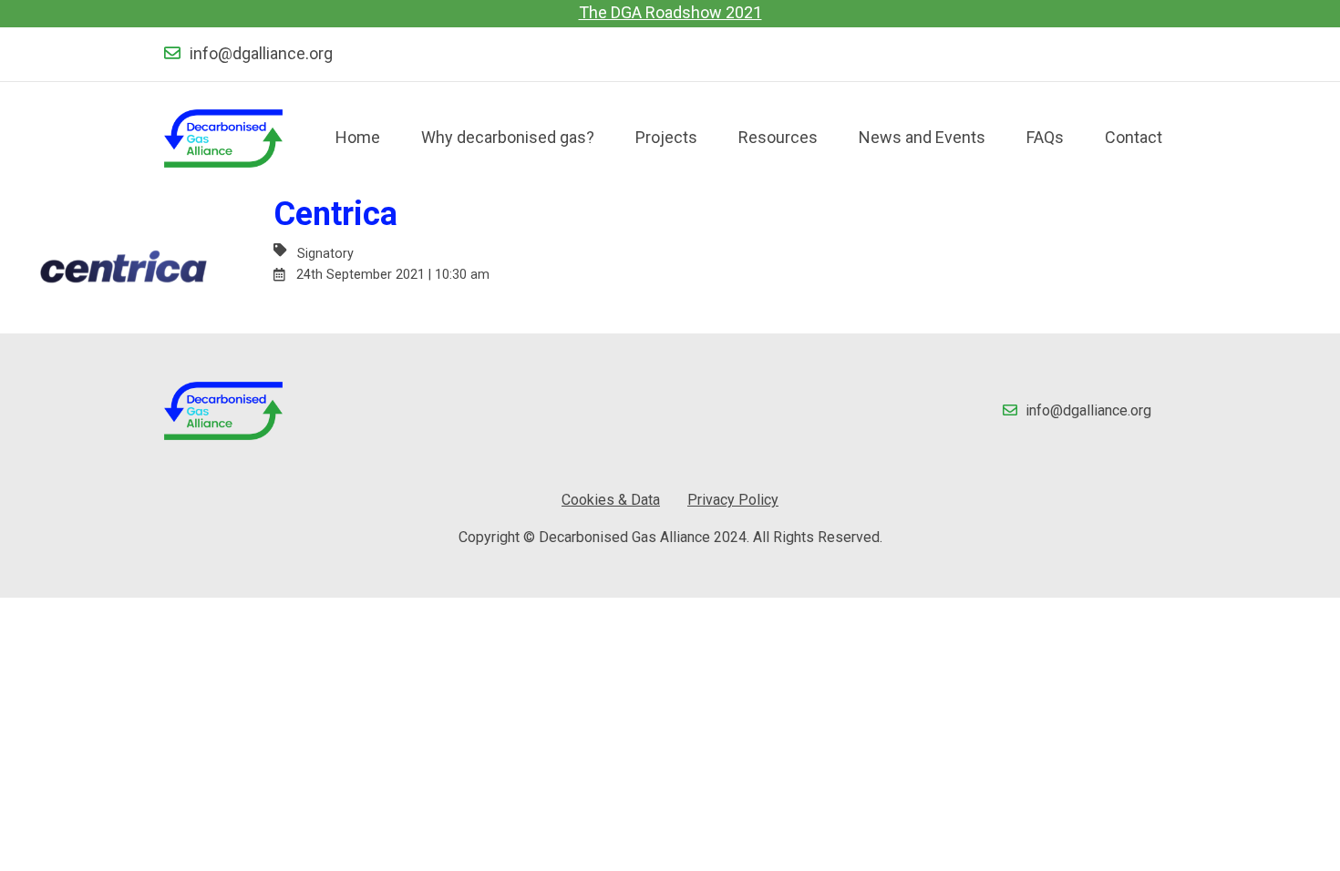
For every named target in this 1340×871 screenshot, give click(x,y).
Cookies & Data (611, 499)
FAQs (1045, 137)
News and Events (922, 137)
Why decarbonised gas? (507, 137)
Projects (666, 137)
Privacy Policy (732, 499)
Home (357, 137)
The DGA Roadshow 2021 (670, 12)
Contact (1133, 137)
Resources (778, 137)
